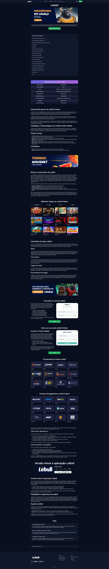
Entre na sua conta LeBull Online (37, 57)
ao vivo (48, 204)
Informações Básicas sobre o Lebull (38, 38)
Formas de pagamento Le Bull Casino (38, 63)
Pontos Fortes (34, 44)
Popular (36, 204)
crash (60, 204)
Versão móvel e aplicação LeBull (37, 65)
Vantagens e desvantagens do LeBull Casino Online (41, 42)
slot (71, 204)
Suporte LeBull (34, 72)
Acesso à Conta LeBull (36, 59)
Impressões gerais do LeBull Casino (38, 40)
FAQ (33, 74)
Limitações (34, 46)
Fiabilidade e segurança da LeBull (38, 70)
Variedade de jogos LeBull (36, 53)
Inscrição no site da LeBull (36, 55)
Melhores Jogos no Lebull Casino (38, 51)
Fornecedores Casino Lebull (37, 61)
